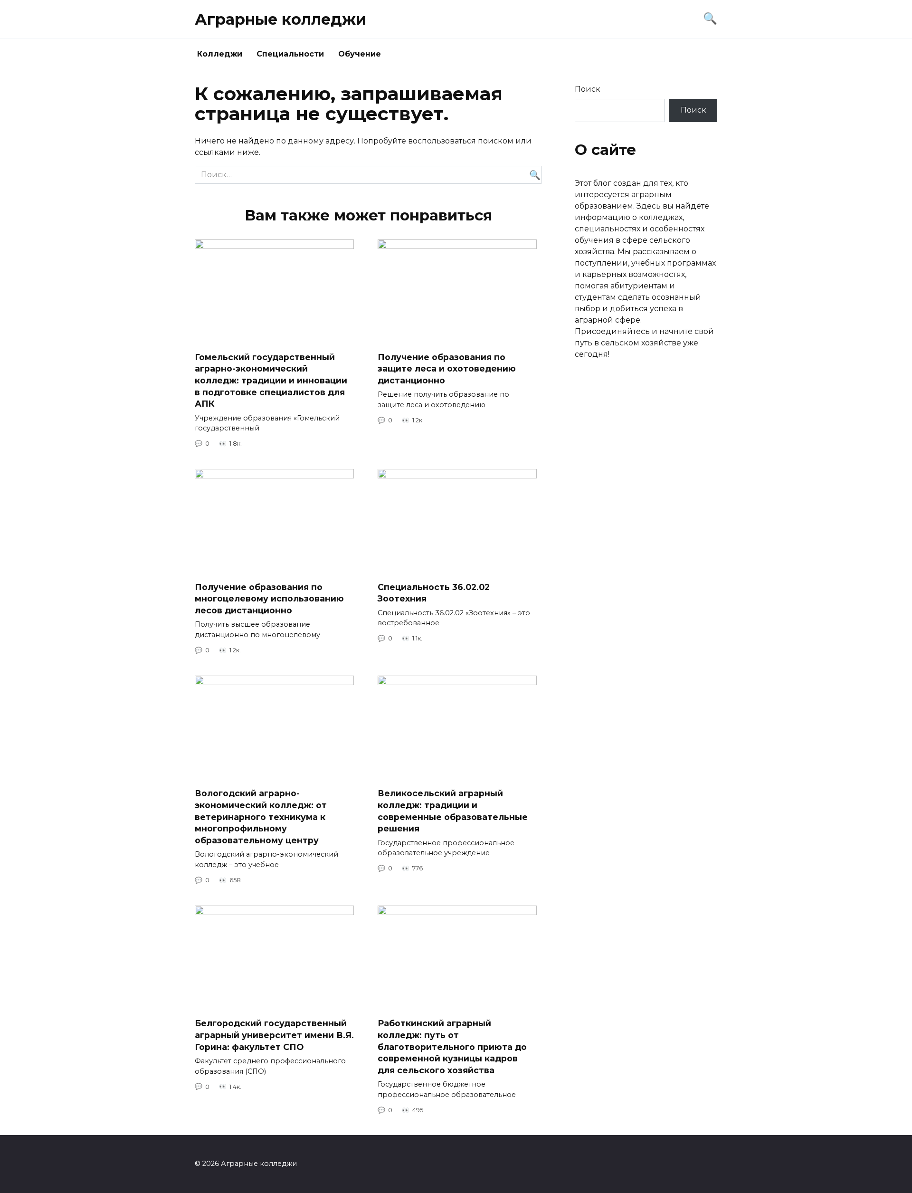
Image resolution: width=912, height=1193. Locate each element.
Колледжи (219, 53)
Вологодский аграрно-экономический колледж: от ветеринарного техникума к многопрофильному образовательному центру (261, 816)
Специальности (290, 53)
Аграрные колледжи (280, 19)
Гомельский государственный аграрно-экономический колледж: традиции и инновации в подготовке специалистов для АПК (271, 380)
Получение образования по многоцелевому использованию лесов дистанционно (269, 598)
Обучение (359, 53)
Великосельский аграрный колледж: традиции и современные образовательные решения (453, 810)
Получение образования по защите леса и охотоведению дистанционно (447, 368)
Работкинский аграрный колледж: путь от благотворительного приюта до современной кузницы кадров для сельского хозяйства (452, 1046)
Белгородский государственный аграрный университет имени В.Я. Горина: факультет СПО (274, 1034)
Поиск (587, 89)
